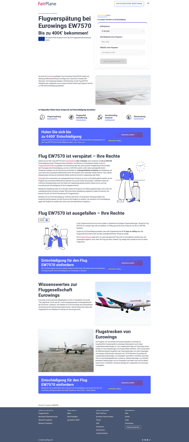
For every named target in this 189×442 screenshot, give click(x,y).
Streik (40, 178)
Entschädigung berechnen (129, 4)
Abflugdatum (105, 26)
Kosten (127, 417)
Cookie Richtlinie (102, 433)
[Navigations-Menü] (148, 3)
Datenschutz (100, 430)
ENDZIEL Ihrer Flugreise (109, 47)
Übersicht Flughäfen (45, 423)
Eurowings (50, 76)
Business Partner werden (104, 417)
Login (127, 420)
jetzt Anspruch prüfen (112, 61)
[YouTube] (147, 440)
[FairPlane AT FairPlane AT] (47, 3)
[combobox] (122, 41)
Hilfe (126, 413)
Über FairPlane (101, 413)
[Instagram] (150, 440)
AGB (97, 423)
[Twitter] (143, 440)
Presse (98, 420)
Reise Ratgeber (72, 417)
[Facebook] (145, 440)
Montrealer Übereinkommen (48, 417)
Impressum (100, 427)
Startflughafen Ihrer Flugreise (111, 37)
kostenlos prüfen (128, 135)
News (69, 413)
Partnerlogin (129, 423)
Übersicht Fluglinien (45, 405)
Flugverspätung (70, 161)
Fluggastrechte (43, 413)
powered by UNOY (73, 420)
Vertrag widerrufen (133, 427)
